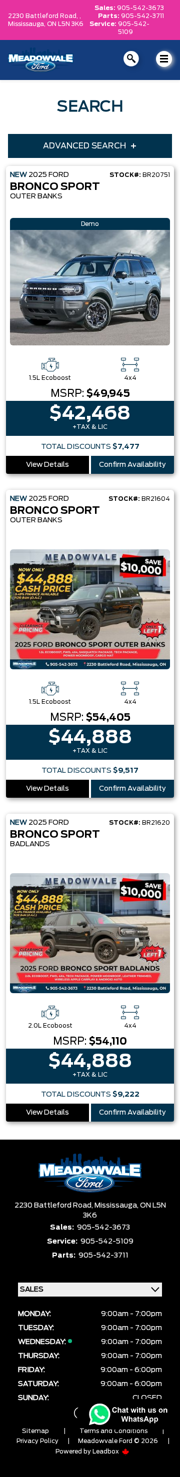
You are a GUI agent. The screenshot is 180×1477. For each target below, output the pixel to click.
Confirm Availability (132, 464)
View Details (47, 464)
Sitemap (35, 1431)
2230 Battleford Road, (54, 1205)
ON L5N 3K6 (65, 24)
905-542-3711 (142, 16)
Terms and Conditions (114, 1431)
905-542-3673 (140, 8)
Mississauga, (27, 24)
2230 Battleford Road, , (44, 16)
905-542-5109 (134, 28)
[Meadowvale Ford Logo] (41, 59)
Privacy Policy (37, 1441)
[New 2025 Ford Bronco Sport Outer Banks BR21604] (90, 609)
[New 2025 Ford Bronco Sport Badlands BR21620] (90, 933)
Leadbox (106, 1452)
